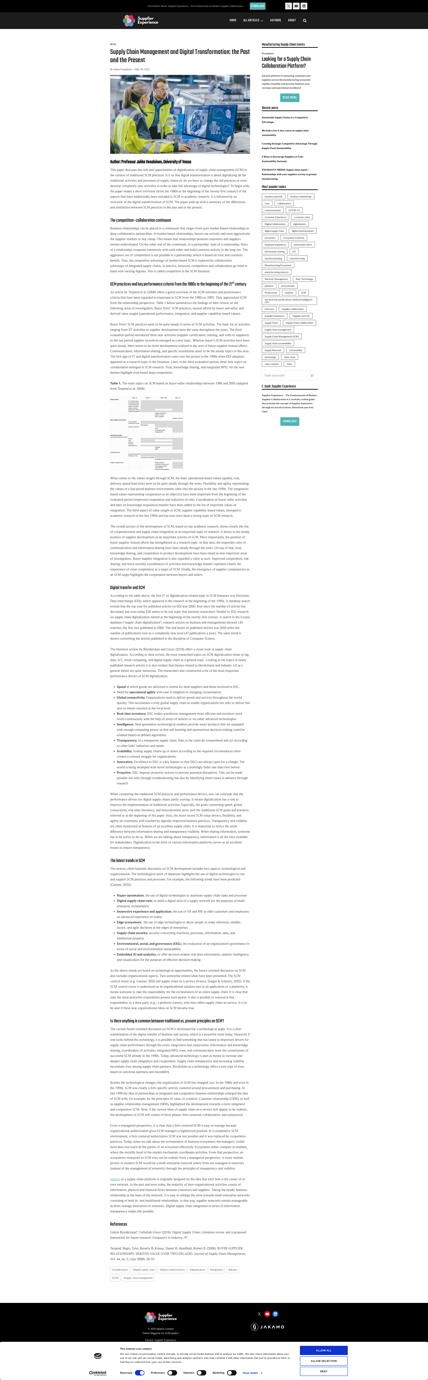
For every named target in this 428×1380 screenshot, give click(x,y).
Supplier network (301, 315)
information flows (303, 244)
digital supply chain (144, 1269)
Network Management (276, 279)
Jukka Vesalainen (123, 69)
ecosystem (270, 237)
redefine (289, 292)
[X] (288, 6)
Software (269, 309)
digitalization (197, 1269)
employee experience (275, 244)
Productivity (271, 292)
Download (258, 6)
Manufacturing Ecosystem (278, 265)
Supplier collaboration (293, 309)
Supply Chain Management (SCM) (282, 336)
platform (269, 285)
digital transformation (172, 1269)
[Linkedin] (304, 6)
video (289, 363)
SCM (115, 1278)
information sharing (275, 251)
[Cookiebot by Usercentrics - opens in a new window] (98, 1373)
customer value (302, 217)
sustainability (295, 350)
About (292, 20)
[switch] (172, 1372)
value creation (272, 363)
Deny (324, 1371)
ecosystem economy (293, 237)
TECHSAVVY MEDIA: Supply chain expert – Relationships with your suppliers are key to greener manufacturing (289, 174)
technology (270, 357)
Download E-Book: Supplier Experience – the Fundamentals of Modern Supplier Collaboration (195, 6)
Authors (275, 20)
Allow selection (324, 1361)
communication (273, 210)
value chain (289, 357)
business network (274, 196)
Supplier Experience (275, 315)
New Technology (304, 279)
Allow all (324, 1350)
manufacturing (297, 258)
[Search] (312, 375)
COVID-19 (294, 210)
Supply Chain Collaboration (299, 322)
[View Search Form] (304, 20)
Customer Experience (275, 217)
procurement (288, 285)
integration (216, 1269)
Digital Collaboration (275, 224)
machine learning (273, 258)
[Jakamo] (267, 1327)
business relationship (300, 196)
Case (267, 203)
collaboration (120, 1269)
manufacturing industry (277, 272)
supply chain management (138, 1278)
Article (113, 44)
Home (233, 20)
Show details (250, 1372)
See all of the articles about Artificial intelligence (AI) (288, 301)
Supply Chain (271, 322)
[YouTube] (296, 6)
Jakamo (115, 1179)
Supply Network (273, 350)
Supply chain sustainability (278, 343)
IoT (294, 251)
